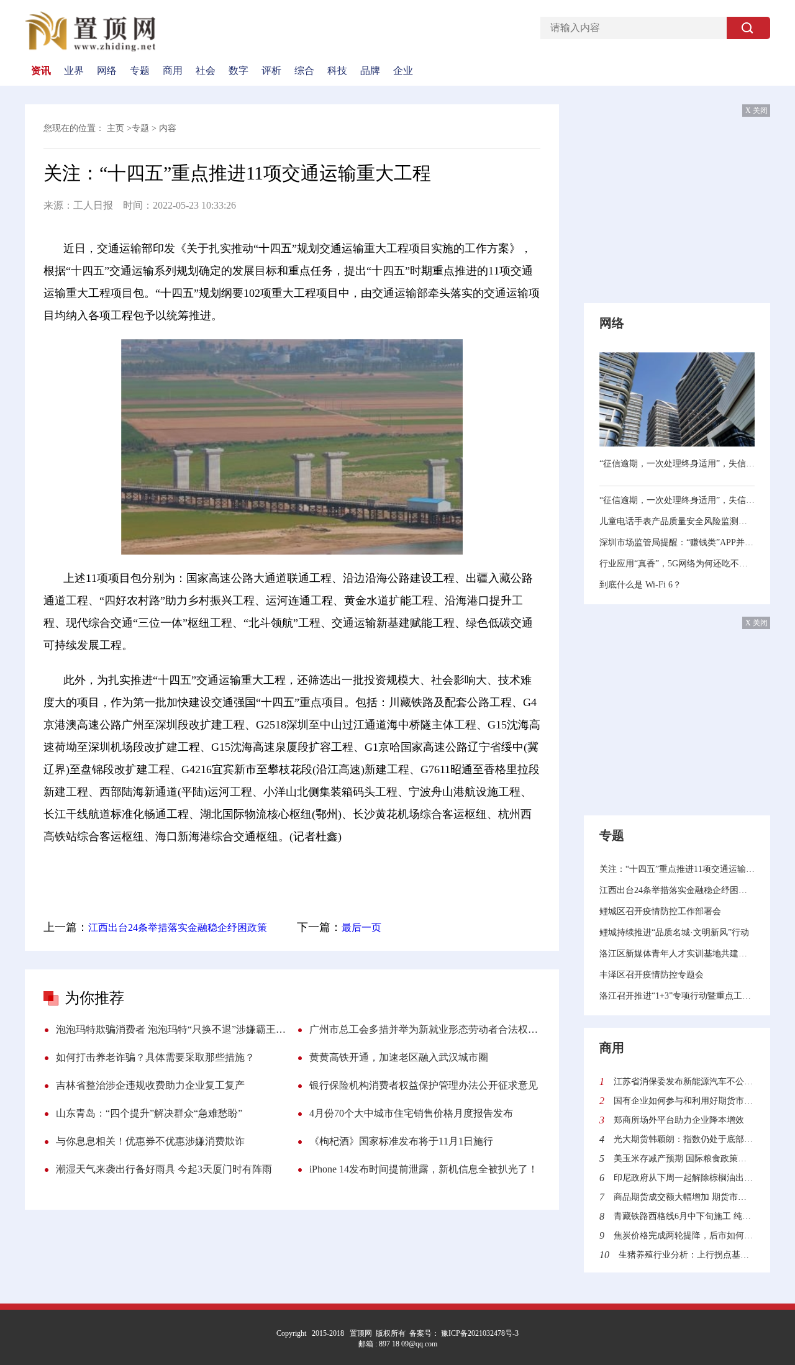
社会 (206, 71)
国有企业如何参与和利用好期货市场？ (684, 1100)
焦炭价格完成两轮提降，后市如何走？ (684, 1235)
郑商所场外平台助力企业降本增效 (679, 1120)
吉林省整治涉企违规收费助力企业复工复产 (150, 1085)
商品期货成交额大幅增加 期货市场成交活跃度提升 (684, 1197)
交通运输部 (139, 871)
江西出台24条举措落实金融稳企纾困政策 (177, 927)
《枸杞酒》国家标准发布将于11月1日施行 (401, 1141)
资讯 (41, 71)
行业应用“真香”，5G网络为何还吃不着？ (677, 563)
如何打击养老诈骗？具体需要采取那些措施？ (155, 1057)
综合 (304, 71)
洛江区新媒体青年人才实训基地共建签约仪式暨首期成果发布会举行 (677, 953)
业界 (74, 71)
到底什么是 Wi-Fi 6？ (640, 584)
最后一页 (361, 927)
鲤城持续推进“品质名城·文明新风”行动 (674, 932)
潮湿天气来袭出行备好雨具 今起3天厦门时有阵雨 (164, 1169)
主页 (115, 128)
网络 (107, 71)
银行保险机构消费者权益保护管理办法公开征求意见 (423, 1085)
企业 (403, 71)
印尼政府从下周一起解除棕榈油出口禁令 (684, 1177)
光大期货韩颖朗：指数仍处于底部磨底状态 (684, 1139)
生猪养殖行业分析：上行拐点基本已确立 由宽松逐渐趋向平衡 (687, 1254)
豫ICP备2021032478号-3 (479, 1333)
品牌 (370, 71)
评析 (271, 71)
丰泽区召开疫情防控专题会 (651, 974)
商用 (173, 71)
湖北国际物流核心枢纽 (285, 871)
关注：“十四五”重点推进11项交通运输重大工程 (677, 869)
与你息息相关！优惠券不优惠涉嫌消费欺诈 (150, 1141)
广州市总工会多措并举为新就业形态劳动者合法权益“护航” (424, 1029)
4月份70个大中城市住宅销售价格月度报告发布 (411, 1113)
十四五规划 (198, 871)
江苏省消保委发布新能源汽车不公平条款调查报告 (684, 1081)
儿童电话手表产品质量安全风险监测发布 (677, 521)
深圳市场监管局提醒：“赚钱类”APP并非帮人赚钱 (677, 542)
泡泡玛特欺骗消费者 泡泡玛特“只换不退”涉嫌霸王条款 (171, 1029)
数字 (238, 71)
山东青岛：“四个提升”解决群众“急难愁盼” (149, 1113)
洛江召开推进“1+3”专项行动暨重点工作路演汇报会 (677, 995)
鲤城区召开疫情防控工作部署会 (660, 911)
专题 (140, 71)
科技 (337, 71)
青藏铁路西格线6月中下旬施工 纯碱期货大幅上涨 (684, 1216)
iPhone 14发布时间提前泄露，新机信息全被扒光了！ (423, 1169)
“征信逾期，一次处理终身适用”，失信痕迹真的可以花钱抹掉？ (677, 463)
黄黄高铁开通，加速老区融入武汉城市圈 (398, 1057)
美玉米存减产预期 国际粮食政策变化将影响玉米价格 (684, 1158)
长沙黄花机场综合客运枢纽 (411, 871)
